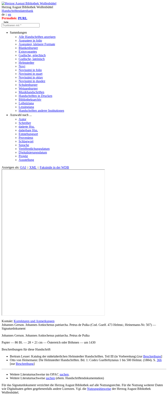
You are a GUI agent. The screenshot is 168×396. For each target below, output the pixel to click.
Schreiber (25, 123)
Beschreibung (152, 356)
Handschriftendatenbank (17, 11)
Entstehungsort (28, 134)
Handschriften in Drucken (35, 96)
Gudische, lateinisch (32, 59)
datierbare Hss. (28, 130)
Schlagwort (26, 141)
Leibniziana (26, 103)
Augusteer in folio (30, 40)
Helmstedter (26, 62)
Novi (22, 66)
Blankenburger (28, 48)
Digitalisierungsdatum (33, 152)
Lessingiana (26, 107)
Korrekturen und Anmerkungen (34, 321)
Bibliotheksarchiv (30, 99)
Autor (22, 119)
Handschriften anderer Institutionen (41, 110)
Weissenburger (28, 88)
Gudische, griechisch (32, 55)
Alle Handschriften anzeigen (37, 37)
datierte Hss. (27, 126)
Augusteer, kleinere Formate (37, 44)
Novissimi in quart (30, 73)
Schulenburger (28, 84)
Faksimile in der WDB (54, 167)
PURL (22, 18)
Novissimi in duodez (32, 81)
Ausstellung (26, 160)
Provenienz (26, 137)
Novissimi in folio (30, 70)
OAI (23, 167)
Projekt (23, 156)
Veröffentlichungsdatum (34, 148)
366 (159, 360)
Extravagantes (28, 51)
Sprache (24, 145)
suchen (64, 374)
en (9, 14)
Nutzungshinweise (99, 388)
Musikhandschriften (31, 92)
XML (32, 167)
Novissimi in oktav (31, 77)
